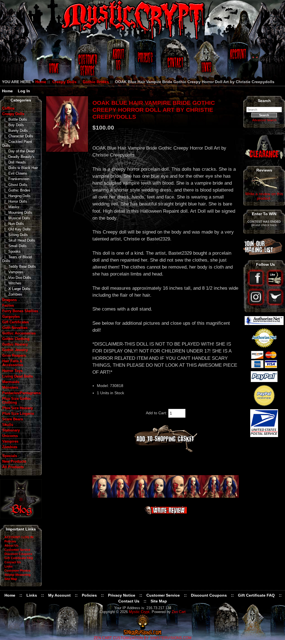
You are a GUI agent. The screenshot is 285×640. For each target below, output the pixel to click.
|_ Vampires (12, 272)
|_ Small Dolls (14, 246)
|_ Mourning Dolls (17, 213)
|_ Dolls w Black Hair (20, 168)
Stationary (11, 430)
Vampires (10, 441)
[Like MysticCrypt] (275, 285)
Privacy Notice (121, 595)
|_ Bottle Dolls (14, 119)
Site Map (10, 579)
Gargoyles (11, 317)
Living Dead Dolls (17, 376)
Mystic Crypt (139, 612)
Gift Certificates (15, 322)
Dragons (9, 300)
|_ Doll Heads (14, 162)
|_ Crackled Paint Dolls (17, 144)
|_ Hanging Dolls (16, 196)
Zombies (9, 447)
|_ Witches (11, 283)
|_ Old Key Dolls (16, 229)
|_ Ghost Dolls (14, 185)
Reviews (264, 170)
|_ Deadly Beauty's (18, 157)
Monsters (10, 388)
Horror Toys (12, 371)
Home (53, 62)
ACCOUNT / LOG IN (18, 537)
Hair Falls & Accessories (12, 363)
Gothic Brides (96, 82)
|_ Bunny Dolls (15, 131)
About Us (118, 62)
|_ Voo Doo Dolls (16, 278)
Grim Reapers (14, 356)
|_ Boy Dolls (13, 125)
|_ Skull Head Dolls (18, 240)
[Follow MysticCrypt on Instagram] (256, 304)
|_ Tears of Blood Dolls (17, 259)
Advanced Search (264, 120)
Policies (144, 62)
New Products (14, 461)
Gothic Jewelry (15, 350)
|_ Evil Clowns (14, 173)
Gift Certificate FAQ (18, 558)
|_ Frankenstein (15, 179)
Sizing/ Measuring (17, 574)
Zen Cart (179, 612)
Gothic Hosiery (15, 344)
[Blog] (21, 517)
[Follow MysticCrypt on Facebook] (256, 285)
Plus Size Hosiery (17, 408)
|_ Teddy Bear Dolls (19, 267)
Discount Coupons (18, 553)
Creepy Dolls (64, 82)
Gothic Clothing (16, 339)
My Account (59, 595)
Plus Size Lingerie (18, 414)
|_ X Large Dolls (16, 289)
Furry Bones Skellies (20, 311)
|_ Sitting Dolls (15, 235)
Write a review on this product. (264, 196)
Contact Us (174, 62)
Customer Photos (17, 570)
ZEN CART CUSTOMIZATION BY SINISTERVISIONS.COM (142, 638)
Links (207, 62)
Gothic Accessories (19, 333)
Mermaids (10, 382)
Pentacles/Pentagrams (21, 393)
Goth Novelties (15, 328)
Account (237, 62)
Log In (24, 91)
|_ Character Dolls (17, 136)
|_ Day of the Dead (18, 151)
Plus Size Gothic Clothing (16, 401)
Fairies (8, 305)
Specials (9, 456)
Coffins (8, 108)
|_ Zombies (12, 294)
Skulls (7, 425)
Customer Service (88, 62)
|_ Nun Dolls (13, 224)
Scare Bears (12, 419)
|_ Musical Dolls (16, 218)
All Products (13, 467)
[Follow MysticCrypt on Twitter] (275, 304)
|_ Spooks (11, 252)
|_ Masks (10, 207)
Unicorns (10, 436)
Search (264, 100)
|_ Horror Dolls (14, 202)
